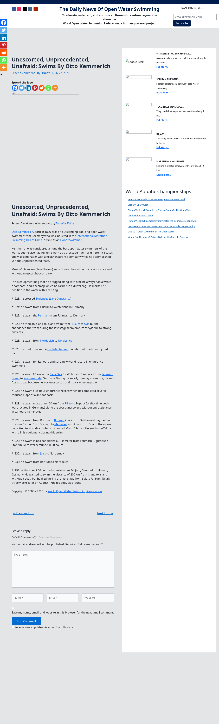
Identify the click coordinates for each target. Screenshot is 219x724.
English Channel (57, 349)
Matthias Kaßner (65, 223)
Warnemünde (32, 378)
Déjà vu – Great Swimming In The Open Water (151, 231)
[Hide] (1, 74)
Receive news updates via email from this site (43, 627)
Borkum (59, 420)
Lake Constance (60, 298)
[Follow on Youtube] (36, 9)
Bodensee (42, 298)
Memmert (60, 424)
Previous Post (23, 513)
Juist (43, 453)
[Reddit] (42, 88)
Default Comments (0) (24, 537)
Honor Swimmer (70, 240)
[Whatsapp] (48, 88)
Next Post (105, 513)
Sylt (86, 324)
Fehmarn (44, 315)
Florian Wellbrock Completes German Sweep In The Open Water (160, 210)
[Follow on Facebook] (14, 9)
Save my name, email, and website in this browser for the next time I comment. (63, 612)
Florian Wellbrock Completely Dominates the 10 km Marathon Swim (162, 220)
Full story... (162, 66)
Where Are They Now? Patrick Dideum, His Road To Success (158, 237)
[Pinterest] (35, 88)
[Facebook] (15, 88)
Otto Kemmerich (22, 232)
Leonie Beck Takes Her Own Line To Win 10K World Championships (161, 226)
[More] (55, 88)
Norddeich (47, 340)
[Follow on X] (25, 9)
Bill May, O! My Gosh (138, 204)
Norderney (65, 340)
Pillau (68, 403)
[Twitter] (22, 88)
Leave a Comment (23, 73)
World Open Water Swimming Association (75, 491)
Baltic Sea (56, 374)
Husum (75, 324)
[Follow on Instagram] (19, 9)
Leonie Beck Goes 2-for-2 (140, 215)
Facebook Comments (50, 537)
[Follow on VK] (30, 9)
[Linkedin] (28, 88)
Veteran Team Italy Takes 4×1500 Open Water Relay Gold (156, 199)
